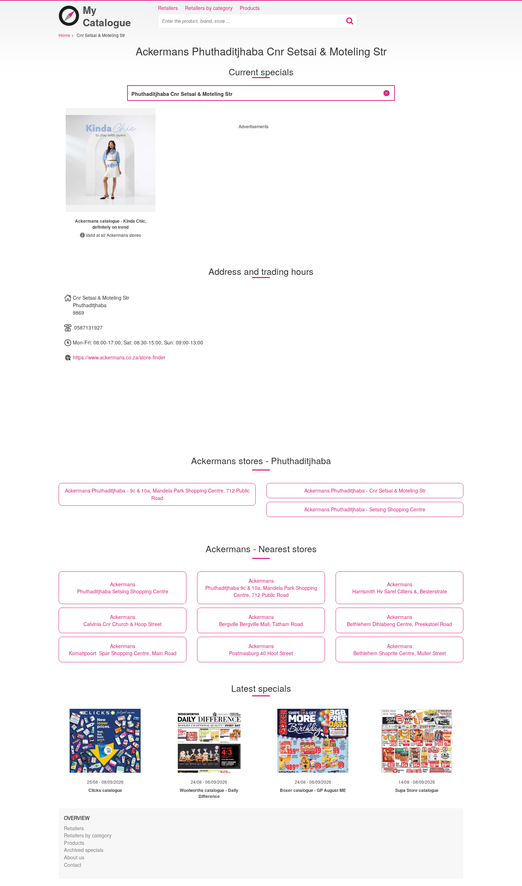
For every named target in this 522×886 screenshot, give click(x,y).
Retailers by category (209, 7)
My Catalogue (107, 16)
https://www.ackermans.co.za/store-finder (119, 357)
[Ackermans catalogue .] (111, 160)
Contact (72, 864)
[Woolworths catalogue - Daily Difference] (209, 741)
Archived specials (83, 849)
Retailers (168, 7)
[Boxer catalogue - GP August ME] (312, 741)
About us (74, 857)
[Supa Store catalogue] (416, 741)
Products (250, 7)
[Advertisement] (298, 179)
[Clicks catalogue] (105, 741)
